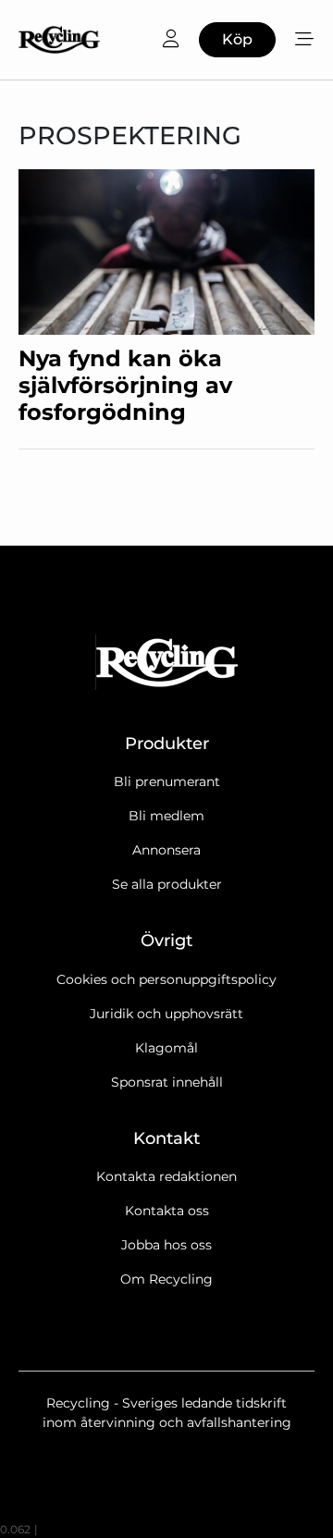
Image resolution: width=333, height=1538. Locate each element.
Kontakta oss (167, 1210)
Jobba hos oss (166, 1245)
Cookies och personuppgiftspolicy (166, 979)
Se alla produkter (167, 884)
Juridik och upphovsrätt (166, 1013)
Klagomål (166, 1048)
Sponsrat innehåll (167, 1082)
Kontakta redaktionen (166, 1176)
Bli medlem (166, 815)
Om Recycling (166, 1279)
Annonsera (166, 850)
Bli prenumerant (167, 781)
